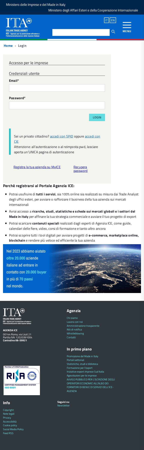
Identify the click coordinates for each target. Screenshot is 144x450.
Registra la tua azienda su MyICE (37, 167)
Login (97, 117)
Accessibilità (9, 421)
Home (8, 45)
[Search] (113, 31)
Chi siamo (72, 318)
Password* (17, 98)
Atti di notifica (74, 329)
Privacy (7, 418)
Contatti (71, 337)
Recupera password (81, 168)
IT (106, 20)
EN (113, 20)
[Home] (22, 27)
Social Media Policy (13, 429)
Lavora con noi (75, 322)
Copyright (8, 410)
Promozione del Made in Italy (82, 356)
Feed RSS (8, 433)
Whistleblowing (75, 333)
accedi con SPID (61, 136)
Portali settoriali (75, 360)
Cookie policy (10, 425)
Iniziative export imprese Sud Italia (85, 371)
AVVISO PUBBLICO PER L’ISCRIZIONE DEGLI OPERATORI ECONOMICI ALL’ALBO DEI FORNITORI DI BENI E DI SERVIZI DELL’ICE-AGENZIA (91, 385)
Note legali (8, 414)
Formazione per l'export (79, 368)
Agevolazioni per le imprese (82, 375)
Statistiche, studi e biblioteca (82, 364)
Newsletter (63, 405)
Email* (14, 81)
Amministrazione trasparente (83, 326)
